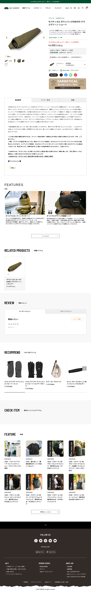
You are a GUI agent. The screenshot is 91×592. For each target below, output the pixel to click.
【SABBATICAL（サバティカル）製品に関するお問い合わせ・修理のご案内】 (31, 156)
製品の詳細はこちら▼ (55, 37)
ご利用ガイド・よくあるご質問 (15, 566)
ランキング (58, 8)
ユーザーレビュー (25, 311)
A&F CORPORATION (73, 571)
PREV (6, 37)
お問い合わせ (10, 571)
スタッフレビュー (66, 311)
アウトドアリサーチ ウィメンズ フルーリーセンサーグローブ (35, 384)
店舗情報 (69, 569)
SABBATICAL (60, 18)
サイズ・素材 (45, 100)
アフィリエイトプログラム (14, 574)
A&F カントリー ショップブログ (76, 574)
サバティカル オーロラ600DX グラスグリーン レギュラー (14, 281)
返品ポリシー (48, 582)
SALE (67, 8)
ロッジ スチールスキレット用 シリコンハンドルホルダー (76, 383)
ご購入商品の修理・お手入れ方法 (16, 569)
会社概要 (69, 566)
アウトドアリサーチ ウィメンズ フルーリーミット (14, 383)
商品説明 (18, 100)
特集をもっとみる (45, 512)
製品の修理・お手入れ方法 (70, 70)
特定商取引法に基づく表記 (61, 582)
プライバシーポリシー (36, 582)
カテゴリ (36, 8)
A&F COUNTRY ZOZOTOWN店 (76, 576)
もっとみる (45, 236)
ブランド (48, 8)
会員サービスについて (46, 571)
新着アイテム (26, 8)
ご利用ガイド (55, 70)
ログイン (69, 52)
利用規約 (26, 582)
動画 (72, 100)
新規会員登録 (54, 52)
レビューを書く (77, 319)
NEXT (44, 37)
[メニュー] (82, 8)
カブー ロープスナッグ (53, 382)
